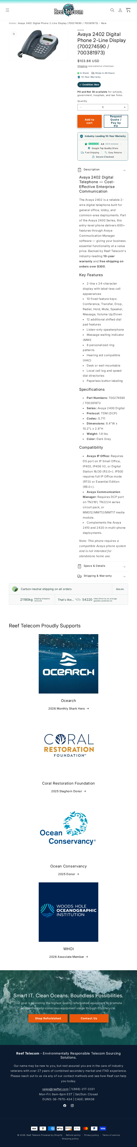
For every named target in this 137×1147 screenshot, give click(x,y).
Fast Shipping (92, 152)
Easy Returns (115, 152)
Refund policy (73, 1135)
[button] (7, 10)
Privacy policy (91, 1135)
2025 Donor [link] (66, 874)
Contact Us (89, 1018)
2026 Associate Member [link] (66, 957)
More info (120, 589)
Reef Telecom (33, 1135)
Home (12, 23)
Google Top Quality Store (105, 148)
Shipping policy (70, 1138)
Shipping (82, 66)
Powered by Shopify (51, 1135)
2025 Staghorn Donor (66, 791)
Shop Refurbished (48, 1018)
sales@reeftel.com (55, 1089)
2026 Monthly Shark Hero (66, 708)
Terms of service (111, 1135)
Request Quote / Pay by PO (116, 121)
